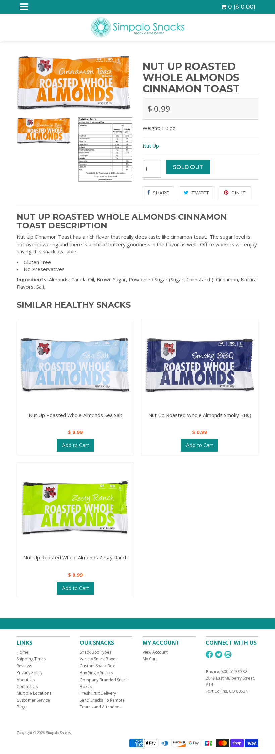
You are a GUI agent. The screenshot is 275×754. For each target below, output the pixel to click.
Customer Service (33, 700)
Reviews (24, 666)
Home (23, 652)
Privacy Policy (29, 673)
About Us (26, 680)
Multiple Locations (34, 693)
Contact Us (27, 686)
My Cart (150, 659)
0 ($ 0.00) (240, 6)
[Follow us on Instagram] (228, 654)
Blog (21, 707)
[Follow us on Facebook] (209, 654)
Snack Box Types (95, 652)
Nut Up (151, 145)
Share (160, 192)
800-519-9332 (234, 672)
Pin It (238, 192)
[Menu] (24, 7)
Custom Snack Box (97, 666)
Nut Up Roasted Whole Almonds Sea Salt (75, 415)
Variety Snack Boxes (98, 659)
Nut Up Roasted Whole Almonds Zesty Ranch (75, 557)
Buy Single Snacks (96, 673)
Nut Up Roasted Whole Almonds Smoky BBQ (199, 415)
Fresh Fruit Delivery (98, 693)
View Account (155, 652)
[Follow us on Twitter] (218, 654)
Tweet (199, 192)
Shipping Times (31, 659)
